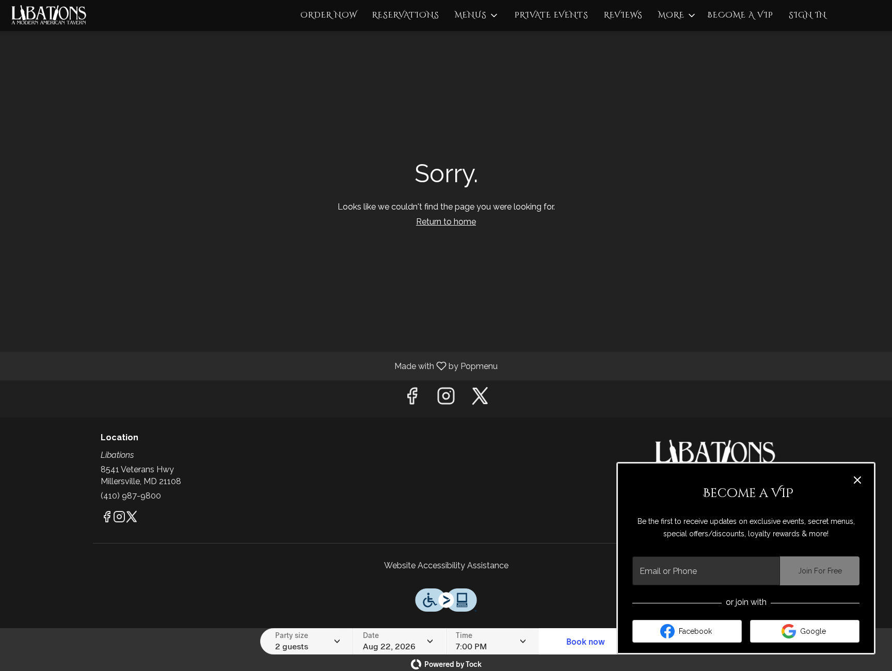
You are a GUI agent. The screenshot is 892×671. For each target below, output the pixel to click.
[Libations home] (54, 15)
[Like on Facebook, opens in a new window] (412, 399)
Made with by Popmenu (253, 366)
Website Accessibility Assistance (446, 565)
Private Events (551, 15)
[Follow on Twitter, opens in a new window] (480, 399)
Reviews (623, 15)
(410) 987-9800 (131, 496)
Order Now (328, 15)
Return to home (446, 222)
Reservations (405, 15)
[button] (477, 15)
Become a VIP (740, 15)
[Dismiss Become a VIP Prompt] (857, 480)
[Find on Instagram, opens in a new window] (446, 399)
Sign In (807, 15)
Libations (717, 456)
